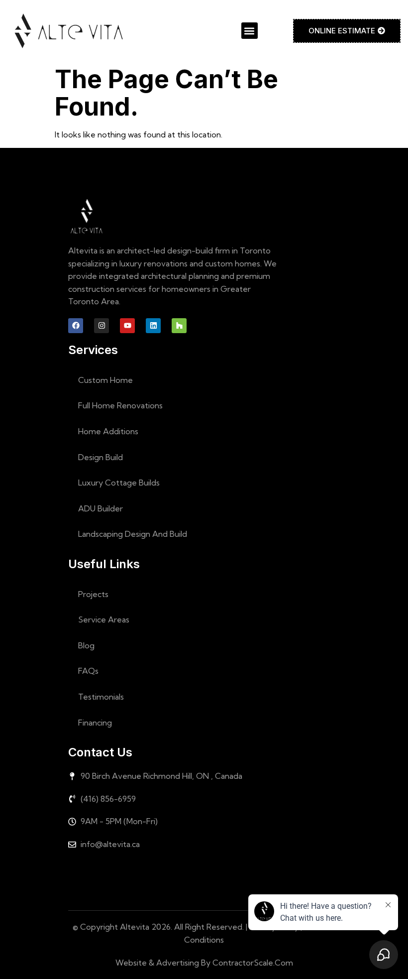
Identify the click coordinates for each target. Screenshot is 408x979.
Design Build (100, 457)
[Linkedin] (153, 325)
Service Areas (103, 619)
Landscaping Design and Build (132, 534)
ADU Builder (100, 508)
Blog (86, 645)
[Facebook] (75, 325)
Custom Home (105, 380)
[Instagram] (101, 325)
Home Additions (108, 431)
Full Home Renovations (120, 405)
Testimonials (101, 697)
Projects (93, 594)
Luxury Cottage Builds (119, 483)
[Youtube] (127, 325)
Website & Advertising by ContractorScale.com (204, 963)
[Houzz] (179, 325)
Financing (95, 723)
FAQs (88, 671)
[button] (249, 30)
